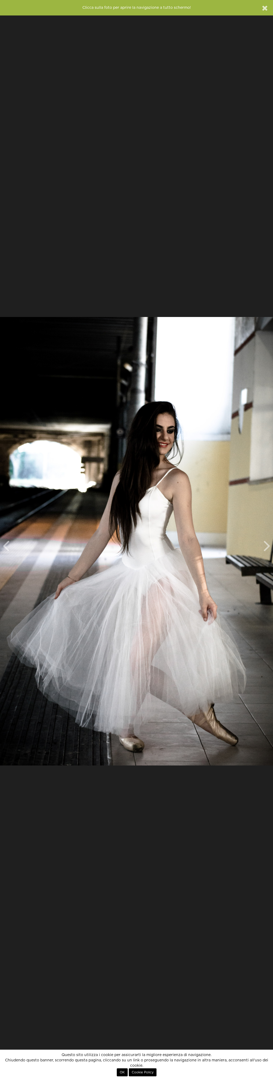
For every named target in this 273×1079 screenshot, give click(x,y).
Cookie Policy (143, 1072)
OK (122, 1072)
